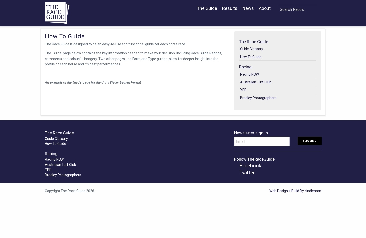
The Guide (207, 8)
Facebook (249, 166)
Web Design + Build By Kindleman (295, 191)
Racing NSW (249, 74)
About (265, 8)
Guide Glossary (251, 49)
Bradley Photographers (258, 98)
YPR (243, 90)
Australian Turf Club (255, 82)
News (248, 8)
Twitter (246, 173)
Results (229, 8)
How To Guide (250, 57)
